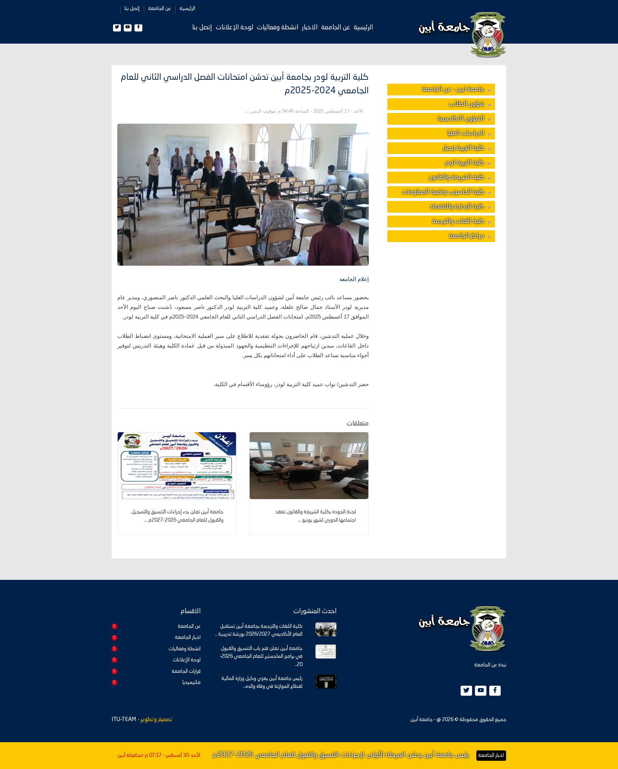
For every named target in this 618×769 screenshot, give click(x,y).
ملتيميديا (191, 682)
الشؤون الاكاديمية (460, 118)
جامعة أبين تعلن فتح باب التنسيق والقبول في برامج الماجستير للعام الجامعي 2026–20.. (261, 656)
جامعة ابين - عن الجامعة (453, 89)
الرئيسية (187, 8)
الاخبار (310, 27)
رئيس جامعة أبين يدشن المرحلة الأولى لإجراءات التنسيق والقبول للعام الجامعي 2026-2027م (340, 755)
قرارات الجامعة (186, 671)
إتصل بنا (131, 8)
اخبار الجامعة (188, 637)
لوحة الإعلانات (234, 27)
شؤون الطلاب (466, 104)
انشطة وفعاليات (277, 27)
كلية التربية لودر (464, 162)
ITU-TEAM (124, 720)
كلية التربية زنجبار (463, 148)
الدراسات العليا (465, 133)
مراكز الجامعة (466, 236)
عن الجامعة (159, 8)
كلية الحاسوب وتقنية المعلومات (443, 192)
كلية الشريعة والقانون (456, 177)
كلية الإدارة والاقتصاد (457, 206)
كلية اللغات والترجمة (458, 221)
